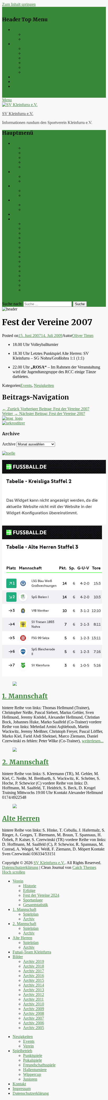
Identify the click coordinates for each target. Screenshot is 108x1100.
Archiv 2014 (33, 247)
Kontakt (19, 77)
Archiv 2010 (33, 266)
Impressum (22, 81)
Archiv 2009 (33, 271)
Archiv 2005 (33, 290)
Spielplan (31, 176)
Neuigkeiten (23, 29)
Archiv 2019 (33, 223)
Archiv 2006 (33, 285)
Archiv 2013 (33, 252)
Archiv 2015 (33, 242)
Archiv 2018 (33, 228)
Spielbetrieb (22, 43)
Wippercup (32, 67)
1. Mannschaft (24, 171)
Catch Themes (84, 867)
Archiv (29, 181)
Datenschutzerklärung (31, 86)
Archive (8, 444)
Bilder (18, 219)
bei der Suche (13, 299)
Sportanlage (33, 162)
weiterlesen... (93, 741)
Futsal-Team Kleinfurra (32, 214)
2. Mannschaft (24, 186)
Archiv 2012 (33, 257)
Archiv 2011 (33, 261)
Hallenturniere (35, 62)
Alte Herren (22, 200)
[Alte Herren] (15, 807)
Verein (28, 39)
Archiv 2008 (33, 275)
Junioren (30, 72)
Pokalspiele (32, 53)
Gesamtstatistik (35, 167)
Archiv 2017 (33, 233)
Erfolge (29, 153)
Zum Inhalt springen (19, 4)
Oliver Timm (82, 335)
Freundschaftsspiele (39, 58)
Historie (29, 148)
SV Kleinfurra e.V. (17, 113)
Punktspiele (32, 48)
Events (28, 34)
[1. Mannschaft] (15, 684)
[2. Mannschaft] (15, 750)
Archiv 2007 (33, 280)
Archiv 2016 (33, 238)
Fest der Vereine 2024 (41, 157)
